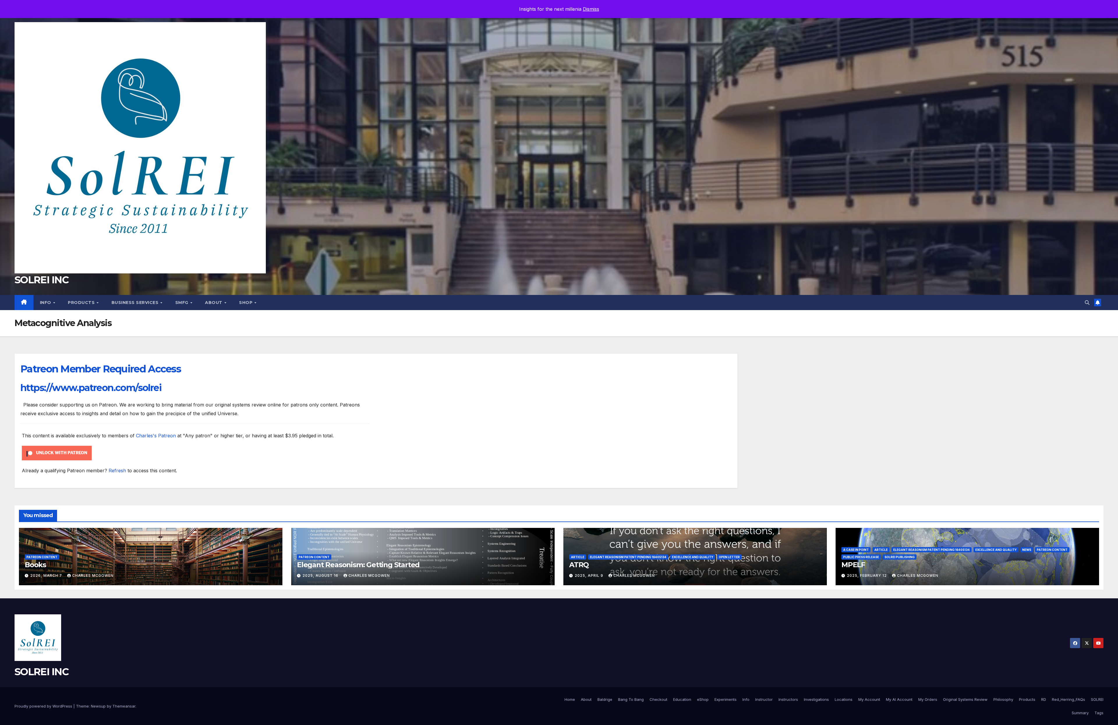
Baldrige (604, 699)
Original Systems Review (965, 699)
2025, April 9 (589, 575)
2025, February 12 (867, 575)
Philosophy (1003, 699)
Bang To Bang (631, 699)
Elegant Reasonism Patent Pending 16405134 (628, 557)
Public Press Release (861, 557)
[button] (1087, 302)
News (1026, 549)
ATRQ (579, 564)
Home (570, 699)
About (214, 302)
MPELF (853, 564)
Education (682, 699)
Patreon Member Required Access (100, 369)
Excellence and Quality (692, 557)
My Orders (927, 699)
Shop (246, 302)
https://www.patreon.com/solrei (90, 387)
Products (82, 302)
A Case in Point (856, 549)
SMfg (182, 302)
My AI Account (899, 699)
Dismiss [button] (591, 9)
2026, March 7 (46, 575)
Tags (1098, 712)
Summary (1080, 712)
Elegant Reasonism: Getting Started (358, 564)
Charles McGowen (93, 575)
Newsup (98, 706)
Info (46, 302)
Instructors (788, 699)
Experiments (725, 699)
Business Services (136, 302)
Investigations (816, 699)
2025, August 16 (321, 575)
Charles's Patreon (156, 435)
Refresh (117, 470)
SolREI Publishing (900, 557)
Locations (843, 699)
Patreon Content (41, 557)
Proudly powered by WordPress (44, 706)
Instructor (764, 699)
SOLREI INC (41, 280)
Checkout (658, 699)
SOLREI (1097, 699)
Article (577, 557)
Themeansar (123, 706)
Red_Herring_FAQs (1068, 699)
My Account (869, 699)
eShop (703, 699)
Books (35, 564)
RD (1043, 699)
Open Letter (729, 557)
